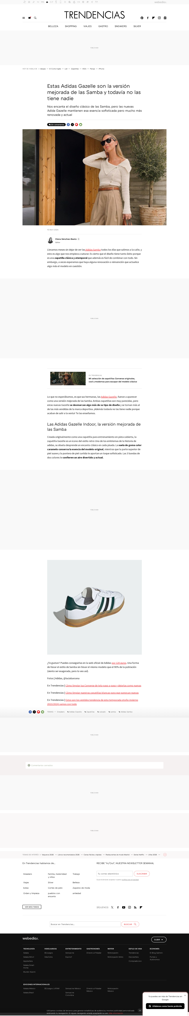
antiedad (77, 893)
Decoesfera (133, 957)
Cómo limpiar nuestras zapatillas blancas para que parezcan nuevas (102, 692)
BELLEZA (53, 26)
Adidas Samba (93, 249)
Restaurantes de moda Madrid (118, 855)
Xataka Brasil (28, 992)
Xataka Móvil (28, 957)
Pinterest (142, 18)
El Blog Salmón (156, 953)
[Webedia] (30, 938)
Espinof (68, 957)
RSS (135, 907)
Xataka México (29, 988)
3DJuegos (48, 953)
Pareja (92, 69)
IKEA (84, 69)
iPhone (101, 69)
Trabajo (76, 874)
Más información (116, 1013)
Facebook (148, 18)
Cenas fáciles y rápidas (93, 855)
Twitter (72, 124)
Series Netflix (139, 855)
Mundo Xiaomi (29, 972)
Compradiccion (135, 961)
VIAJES (87, 26)
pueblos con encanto (54, 895)
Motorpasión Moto (115, 957)
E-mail (80, 124)
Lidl (66, 69)
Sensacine (69, 953)
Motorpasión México (113, 989)
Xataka (26, 953)
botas (26, 888)
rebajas (43, 69)
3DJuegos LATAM (51, 988)
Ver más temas (32, 907)
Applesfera (28, 961)
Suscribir (142, 874)
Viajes (26, 882)
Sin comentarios (57, 125)
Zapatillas (75, 69)
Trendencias (134, 953)
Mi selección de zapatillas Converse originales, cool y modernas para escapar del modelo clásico (113, 380)
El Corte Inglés (55, 69)
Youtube (124, 907)
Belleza (76, 882)
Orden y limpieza (31, 893)
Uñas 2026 (152, 855)
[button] (67, 239)
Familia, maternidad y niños (57, 875)
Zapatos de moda (81, 888)
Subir (157, 939)
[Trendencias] (94, 15)
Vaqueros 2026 (48, 855)
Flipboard (153, 18)
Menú (24, 18)
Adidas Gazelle (109, 396)
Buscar (35, 18)
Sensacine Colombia (69, 993)
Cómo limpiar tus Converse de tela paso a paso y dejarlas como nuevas (103, 685)
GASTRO (103, 26)
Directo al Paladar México (94, 989)
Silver (50, 882)
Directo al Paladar (94, 953)
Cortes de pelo (55, 888)
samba (113, 712)
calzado (102, 712)
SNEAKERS (121, 26)
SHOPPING (71, 26)
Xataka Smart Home (28, 966)
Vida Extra (48, 957)
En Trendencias (95, 375)
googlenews (165, 18)
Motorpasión (113, 953)
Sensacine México (73, 988)
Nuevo (29, 18)
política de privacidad (130, 880)
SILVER (137, 26)
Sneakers (61, 712)
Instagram (159, 18)
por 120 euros (119, 662)
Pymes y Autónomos (155, 958)
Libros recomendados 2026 (69, 855)
